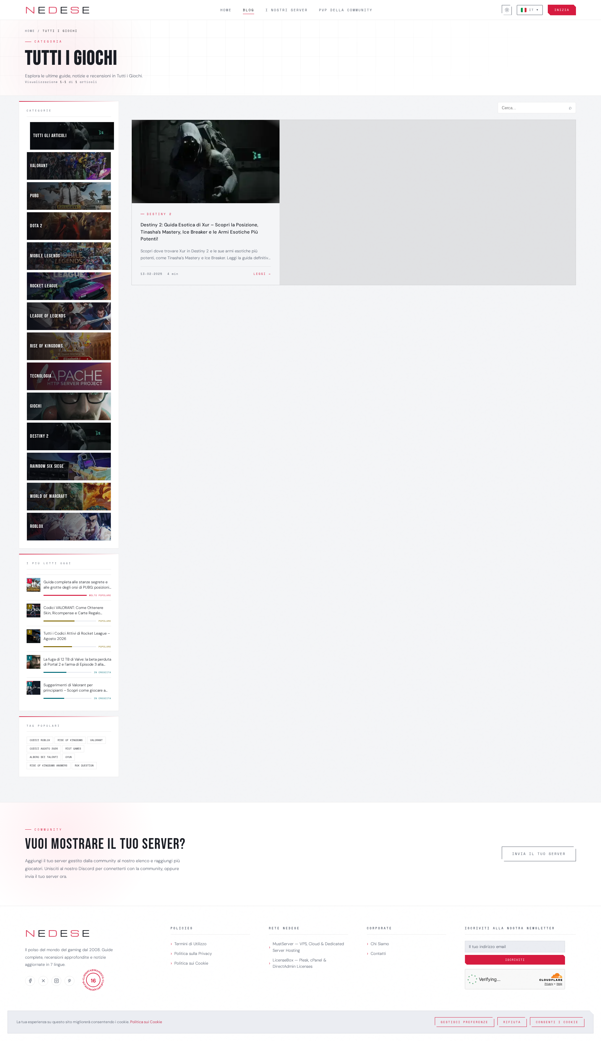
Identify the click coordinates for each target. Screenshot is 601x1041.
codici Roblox (40, 740)
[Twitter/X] (43, 981)
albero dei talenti (44, 757)
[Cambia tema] (507, 10)
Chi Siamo (380, 943)
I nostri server (286, 10)
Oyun (68, 757)
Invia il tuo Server (539, 853)
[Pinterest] (69, 981)
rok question (84, 765)
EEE (58, 9)
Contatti (378, 953)
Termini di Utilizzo (190, 943)
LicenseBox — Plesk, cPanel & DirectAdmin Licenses (299, 963)
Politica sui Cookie (191, 963)
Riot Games (73, 748)
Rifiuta (512, 1022)
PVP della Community (345, 10)
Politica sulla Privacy (193, 953)
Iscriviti (515, 960)
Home (226, 10)
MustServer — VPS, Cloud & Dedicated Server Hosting (308, 947)
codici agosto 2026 (44, 748)
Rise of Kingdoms (70, 740)
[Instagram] (56, 981)
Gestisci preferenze (464, 1022)
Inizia (561, 10)
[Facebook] (30, 981)
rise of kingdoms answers (48, 765)
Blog (248, 10)
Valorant (96, 740)
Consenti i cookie (557, 1022)
